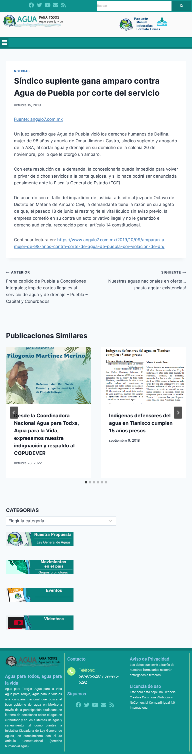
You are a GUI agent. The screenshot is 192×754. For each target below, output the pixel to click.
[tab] (86, 482)
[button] (4, 42)
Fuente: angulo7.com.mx (38, 119)
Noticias (22, 71)
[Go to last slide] (14, 413)
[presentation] (48, 375)
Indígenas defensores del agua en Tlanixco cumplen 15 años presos (140, 423)
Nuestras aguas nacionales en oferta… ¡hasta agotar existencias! (147, 280)
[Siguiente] (178, 413)
